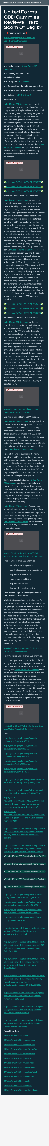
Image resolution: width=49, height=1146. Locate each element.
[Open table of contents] (46, 2)
